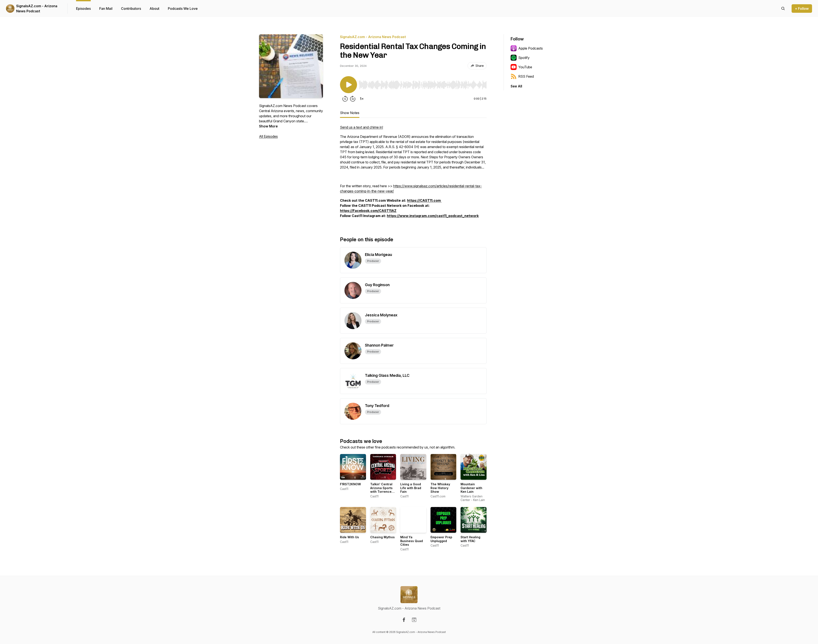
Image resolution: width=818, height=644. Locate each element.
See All (516, 86)
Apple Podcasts (530, 48)
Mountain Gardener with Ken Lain (471, 487)
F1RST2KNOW (350, 484)
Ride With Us (349, 537)
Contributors (131, 8)
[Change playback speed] (361, 99)
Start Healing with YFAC (470, 539)
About (154, 8)
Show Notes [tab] (349, 113)
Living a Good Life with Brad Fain (410, 487)
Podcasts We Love (183, 8)
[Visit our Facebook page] (404, 620)
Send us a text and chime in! (361, 127)
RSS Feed (526, 76)
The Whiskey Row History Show (440, 487)
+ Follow (802, 8)
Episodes (83, 8)
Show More (268, 126)
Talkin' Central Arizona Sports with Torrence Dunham (381, 489)
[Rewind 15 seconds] (345, 99)
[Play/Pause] (348, 84)
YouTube (525, 67)
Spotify (524, 58)
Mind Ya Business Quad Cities (411, 540)
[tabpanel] (413, 174)
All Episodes (268, 136)
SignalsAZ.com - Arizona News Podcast (36, 8)
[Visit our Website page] (414, 620)
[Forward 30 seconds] (353, 99)
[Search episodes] (783, 8)
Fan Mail (105, 8)
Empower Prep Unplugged (441, 539)
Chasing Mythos (382, 537)
